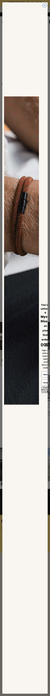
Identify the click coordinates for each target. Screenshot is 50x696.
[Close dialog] (45, 5)
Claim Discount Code (46, 390)
